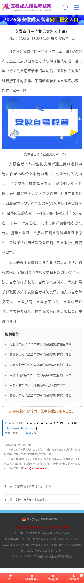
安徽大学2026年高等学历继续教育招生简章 (38, 385)
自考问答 (31, 433)
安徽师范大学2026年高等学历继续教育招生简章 (40, 375)
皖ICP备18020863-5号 (66, 539)
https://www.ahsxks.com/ (20, 428)
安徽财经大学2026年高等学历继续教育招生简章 (40, 354)
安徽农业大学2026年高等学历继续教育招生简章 (40, 365)
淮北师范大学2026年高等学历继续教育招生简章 (40, 344)
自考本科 (24, 164)
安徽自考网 (62, 81)
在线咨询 (73, 579)
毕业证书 (71, 233)
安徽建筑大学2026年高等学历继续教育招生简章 (40, 395)
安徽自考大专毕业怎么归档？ (33, 499)
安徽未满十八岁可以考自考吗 (33, 486)
